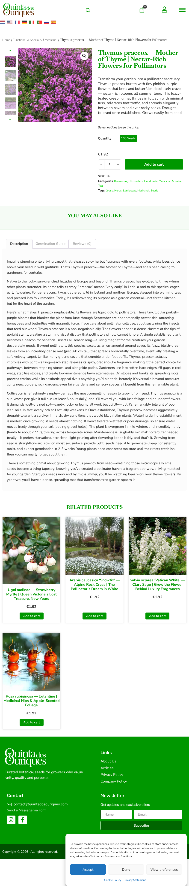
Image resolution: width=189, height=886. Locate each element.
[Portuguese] (39, 22)
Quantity (105, 138)
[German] (24, 22)
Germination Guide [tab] (50, 243)
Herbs (118, 190)
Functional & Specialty (27, 40)
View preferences (164, 869)
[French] (17, 22)
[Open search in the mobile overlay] (88, 10)
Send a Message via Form (27, 810)
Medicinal (51, 40)
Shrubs (176, 181)
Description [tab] (19, 243)
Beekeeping (121, 181)
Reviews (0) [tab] (82, 243)
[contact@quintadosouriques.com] (9, 804)
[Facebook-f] (22, 820)
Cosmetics (136, 181)
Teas (100, 186)
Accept (88, 869)
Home (6, 40)
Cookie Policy (112, 880)
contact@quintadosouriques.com (41, 804)
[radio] (128, 138)
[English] (10, 22)
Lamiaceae (129, 190)
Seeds (154, 190)
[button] (182, 9)
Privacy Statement (135, 880)
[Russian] (47, 22)
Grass (109, 190)
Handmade (150, 181)
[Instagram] (11, 820)
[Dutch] (3, 22)
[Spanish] (54, 22)
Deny (126, 869)
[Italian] (32, 22)
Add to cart (154, 164)
